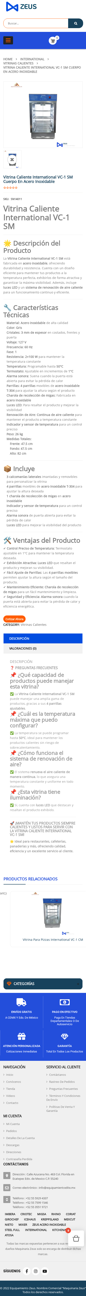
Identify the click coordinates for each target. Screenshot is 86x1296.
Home (8, 59)
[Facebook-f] (27, 1271)
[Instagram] (36, 1271)
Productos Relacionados (31, 878)
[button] (12, 159)
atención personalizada (21, 1046)
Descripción (19, 638)
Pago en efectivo (64, 1012)
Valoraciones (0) (22, 648)
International (32, 59)
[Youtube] (45, 1271)
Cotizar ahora (14, 619)
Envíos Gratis (21, 1012)
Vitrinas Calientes (18, 63)
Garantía (65, 1046)
